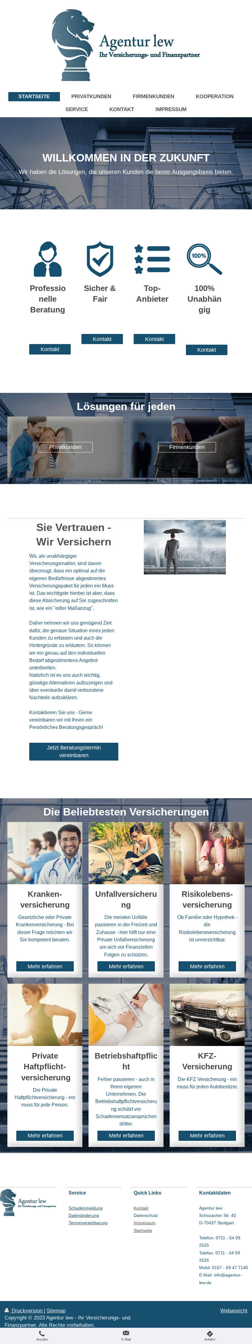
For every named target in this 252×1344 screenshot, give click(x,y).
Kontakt (50, 349)
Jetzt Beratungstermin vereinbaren (74, 751)
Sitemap (56, 1311)
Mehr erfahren (45, 966)
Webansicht (233, 1311)
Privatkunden (65, 447)
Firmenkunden (187, 447)
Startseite (143, 1230)
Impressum (145, 1222)
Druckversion (27, 1311)
